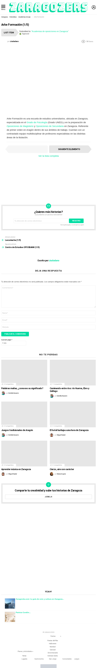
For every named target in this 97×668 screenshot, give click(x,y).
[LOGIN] (94, 7)
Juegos (76, 659)
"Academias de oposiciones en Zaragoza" (50, 31)
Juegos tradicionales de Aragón (17, 430)
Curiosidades (67, 659)
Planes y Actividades (25, 651)
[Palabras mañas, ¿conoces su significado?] (24, 372)
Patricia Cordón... (23, 612)
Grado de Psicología (37, 122)
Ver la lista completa (48, 156)
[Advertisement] (48, 63)
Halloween (52, 643)
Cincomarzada (53, 653)
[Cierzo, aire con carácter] (73, 453)
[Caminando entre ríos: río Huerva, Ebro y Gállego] (73, 372)
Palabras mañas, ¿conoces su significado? (22, 388)
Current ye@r (6, 340)
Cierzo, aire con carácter (62, 469)
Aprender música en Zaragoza (16, 469)
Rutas (24, 656)
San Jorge (52, 659)
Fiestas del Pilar (52, 640)
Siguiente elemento (69, 149)
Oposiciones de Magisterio (20, 126)
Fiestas (53, 636)
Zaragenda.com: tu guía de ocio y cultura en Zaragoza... (40, 599)
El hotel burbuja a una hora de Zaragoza (69, 430)
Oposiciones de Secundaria (50, 126)
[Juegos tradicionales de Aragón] (24, 414)
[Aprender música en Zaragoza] (24, 453)
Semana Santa (52, 656)
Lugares (24, 659)
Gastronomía (39, 659)
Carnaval (53, 650)
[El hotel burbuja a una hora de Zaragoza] (73, 414)
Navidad (52, 647)
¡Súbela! (48, 497)
